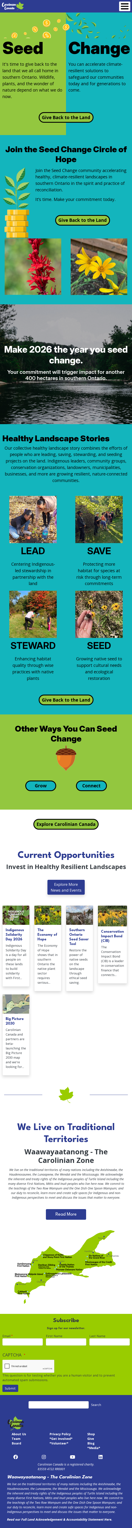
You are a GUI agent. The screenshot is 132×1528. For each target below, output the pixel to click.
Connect (91, 786)
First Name (54, 1336)
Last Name (97, 1336)
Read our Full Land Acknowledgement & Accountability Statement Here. (59, 1519)
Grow (41, 786)
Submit (10, 1388)
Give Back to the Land (66, 117)
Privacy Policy (60, 1434)
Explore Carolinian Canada (66, 824)
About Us (19, 1434)
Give (90, 1439)
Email (6, 1336)
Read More (66, 1214)
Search (96, 1405)
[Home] (13, 4)
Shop (91, 1434)
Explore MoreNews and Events (66, 887)
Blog (91, 1443)
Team (16, 1439)
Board (16, 1443)
